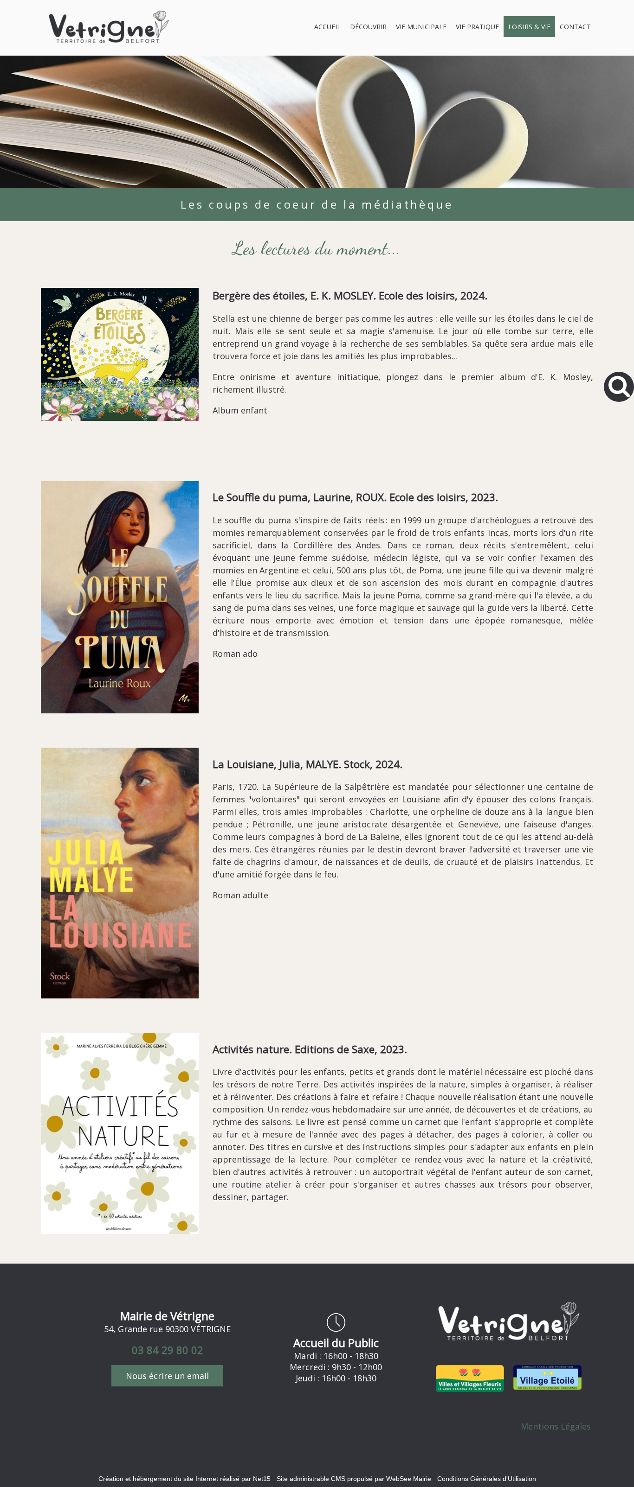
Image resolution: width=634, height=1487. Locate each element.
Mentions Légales (556, 1426)
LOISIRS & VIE (529, 26)
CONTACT (575, 26)
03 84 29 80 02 (167, 1350)
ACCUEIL (327, 26)
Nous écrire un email (167, 1375)
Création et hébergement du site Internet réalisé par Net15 (184, 1478)
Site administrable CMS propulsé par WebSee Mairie (354, 1478)
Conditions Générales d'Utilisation (486, 1478)
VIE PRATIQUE (477, 26)
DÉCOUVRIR (368, 26)
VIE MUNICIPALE (421, 26)
